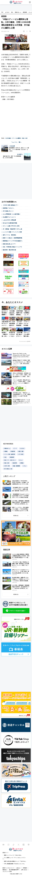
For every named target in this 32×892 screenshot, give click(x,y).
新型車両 (25, 12)
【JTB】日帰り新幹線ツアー (10, 205)
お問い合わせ (24, 869)
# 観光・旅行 (25, 138)
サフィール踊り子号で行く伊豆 (11, 226)
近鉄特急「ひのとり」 (9, 208)
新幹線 (22, 462)
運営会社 (5, 869)
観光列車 (15, 462)
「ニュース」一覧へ (16, 142)
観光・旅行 (7, 462)
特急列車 (13, 451)
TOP (2, 12)
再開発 (6, 451)
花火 (12, 12)
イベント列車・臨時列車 (10, 454)
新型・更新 (21, 451)
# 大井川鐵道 (8, 138)
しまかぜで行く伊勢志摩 (9, 220)
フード (15, 448)
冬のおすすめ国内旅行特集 (10, 223)
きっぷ (21, 460)
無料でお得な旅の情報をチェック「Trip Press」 (15, 861)
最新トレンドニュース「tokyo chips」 (13, 855)
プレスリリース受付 (7, 871)
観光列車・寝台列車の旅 (9, 250)
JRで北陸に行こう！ (8, 211)
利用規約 (25, 868)
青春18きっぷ (18, 12)
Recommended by (23, 341)
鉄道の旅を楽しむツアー (9, 244)
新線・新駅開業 (16, 465)
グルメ (25, 465)
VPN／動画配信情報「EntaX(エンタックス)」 (14, 863)
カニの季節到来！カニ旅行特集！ (12, 214)
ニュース (4, 16)
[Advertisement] (16, 118)
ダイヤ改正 (21, 454)
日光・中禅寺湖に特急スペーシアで (12, 247)
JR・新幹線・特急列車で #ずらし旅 (12, 229)
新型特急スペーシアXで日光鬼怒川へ (13, 241)
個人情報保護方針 (13, 869)
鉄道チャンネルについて (8, 868)
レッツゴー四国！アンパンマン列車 (12, 232)
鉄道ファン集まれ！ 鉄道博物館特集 (12, 238)
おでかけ (7, 12)
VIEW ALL (16, 515)
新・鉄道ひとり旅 (8, 468)
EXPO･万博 (7, 465)
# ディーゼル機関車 (16, 138)
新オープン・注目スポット (10, 460)
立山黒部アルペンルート (9, 217)
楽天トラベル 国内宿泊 (9, 235)
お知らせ (18, 868)
